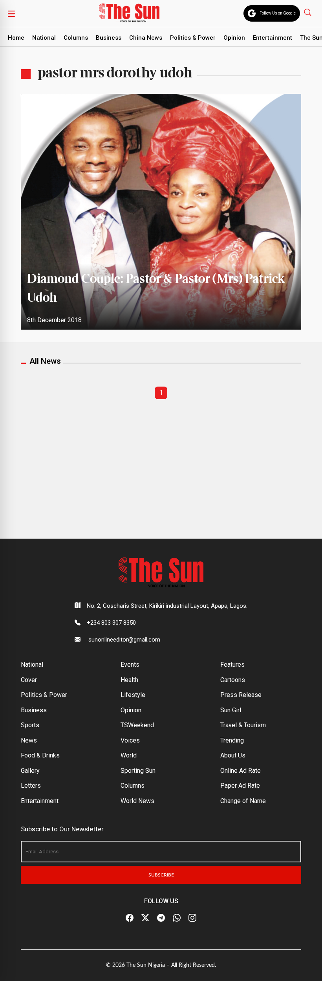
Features (232, 664)
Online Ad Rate (240, 770)
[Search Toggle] (308, 12)
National (44, 37)
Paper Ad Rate (240, 785)
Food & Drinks (40, 755)
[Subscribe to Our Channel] (161, 918)
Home (16, 37)
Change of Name (243, 801)
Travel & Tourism (243, 725)
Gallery (30, 770)
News (29, 740)
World (129, 755)
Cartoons (232, 680)
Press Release (241, 695)
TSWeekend (137, 725)
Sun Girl (230, 710)
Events (130, 664)
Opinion (234, 37)
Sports (30, 725)
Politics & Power (193, 37)
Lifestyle (133, 695)
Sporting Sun (138, 770)
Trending (232, 740)
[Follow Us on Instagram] (192, 918)
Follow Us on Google (278, 13)
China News (145, 37)
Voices (130, 740)
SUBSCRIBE (161, 875)
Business (108, 37)
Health (129, 680)
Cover (29, 680)
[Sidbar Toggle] (11, 13)
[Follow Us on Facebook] (130, 918)
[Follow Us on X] (145, 918)
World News (137, 801)
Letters (31, 785)
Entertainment (272, 37)
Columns (76, 37)
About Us (232, 755)
